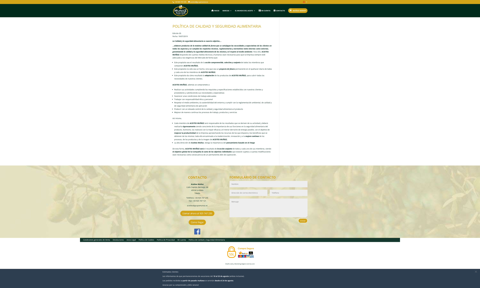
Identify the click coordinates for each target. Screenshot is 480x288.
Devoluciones (118, 240)
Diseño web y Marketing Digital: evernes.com (240, 264)
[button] (476, 271)
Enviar (303, 221)
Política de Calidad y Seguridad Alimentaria (207, 240)
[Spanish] (305, 2)
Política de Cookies (146, 240)
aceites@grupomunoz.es (197, 205)
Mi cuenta (182, 240)
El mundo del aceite (244, 11)
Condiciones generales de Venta (96, 240)
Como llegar (197, 222)
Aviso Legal (131, 240)
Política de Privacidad (166, 240)
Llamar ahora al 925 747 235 (197, 213)
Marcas (225, 11)
